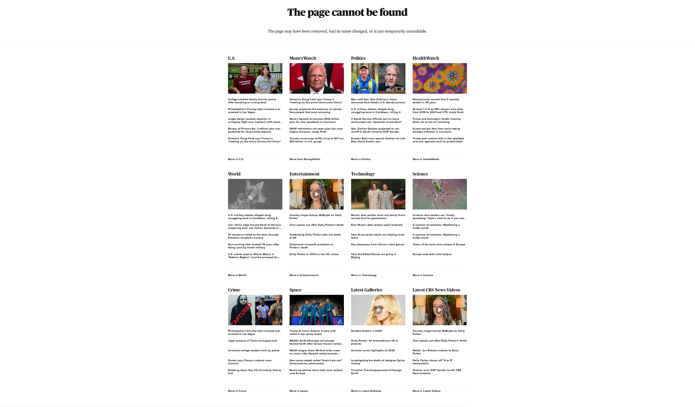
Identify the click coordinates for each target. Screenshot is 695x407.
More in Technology (364, 275)
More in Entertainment (304, 275)
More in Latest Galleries (366, 391)
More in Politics (361, 159)
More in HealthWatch (426, 159)
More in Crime (237, 391)
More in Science (423, 275)
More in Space (299, 391)
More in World (237, 275)
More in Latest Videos (427, 391)
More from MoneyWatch (305, 159)
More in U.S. (236, 159)
